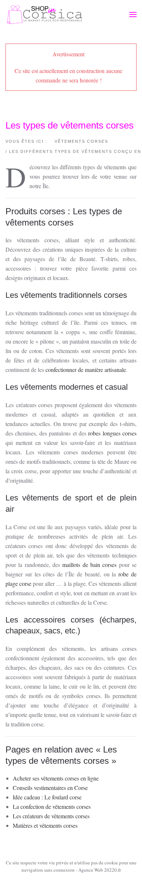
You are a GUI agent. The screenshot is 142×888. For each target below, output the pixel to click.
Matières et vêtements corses (45, 825)
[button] (133, 14)
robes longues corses (112, 433)
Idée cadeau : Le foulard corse (47, 797)
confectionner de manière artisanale (86, 369)
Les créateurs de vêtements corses (51, 816)
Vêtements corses (81, 141)
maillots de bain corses (89, 564)
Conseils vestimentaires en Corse (50, 787)
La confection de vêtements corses (52, 806)
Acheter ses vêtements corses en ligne (56, 778)
